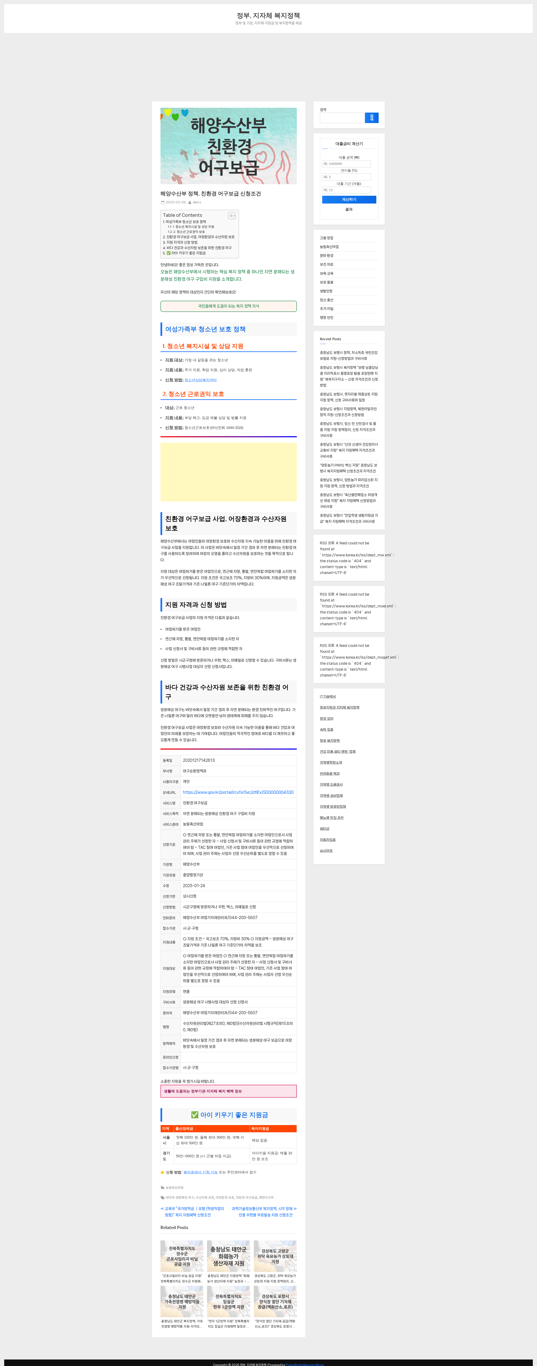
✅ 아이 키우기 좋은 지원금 (186, 253)
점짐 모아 (326, 719)
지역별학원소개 (331, 762)
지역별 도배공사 (331, 785)
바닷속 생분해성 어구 (180, 1197)
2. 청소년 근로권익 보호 (189, 232)
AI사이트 (326, 851)
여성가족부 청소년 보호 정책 (186, 222)
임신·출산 (326, 300)
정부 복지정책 (330, 741)
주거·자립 (326, 309)
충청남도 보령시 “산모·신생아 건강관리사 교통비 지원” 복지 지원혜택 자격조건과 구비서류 (349, 450)
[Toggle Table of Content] (230, 215)
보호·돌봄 (326, 282)
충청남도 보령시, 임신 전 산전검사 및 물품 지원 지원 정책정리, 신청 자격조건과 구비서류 (348, 429)
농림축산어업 (175, 1187)
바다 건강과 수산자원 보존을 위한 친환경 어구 (199, 248)
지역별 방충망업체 (333, 807)
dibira (197, 202)
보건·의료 (326, 264)
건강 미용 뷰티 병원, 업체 (338, 752)
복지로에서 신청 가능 (201, 1172)
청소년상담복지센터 (201, 380)
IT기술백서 (328, 697)
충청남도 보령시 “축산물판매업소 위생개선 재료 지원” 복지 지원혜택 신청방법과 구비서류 (348, 501)
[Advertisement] (268, 64)
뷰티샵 (324, 829)
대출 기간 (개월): (349, 183)
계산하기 (349, 199)
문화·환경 (326, 255)
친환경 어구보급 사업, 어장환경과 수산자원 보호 (201, 237)
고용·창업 (326, 238)
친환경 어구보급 (246, 1197)
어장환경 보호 (225, 1197)
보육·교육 (326, 273)
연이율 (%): (349, 170)
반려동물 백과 (330, 774)
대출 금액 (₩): (349, 157)
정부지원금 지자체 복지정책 (339, 707)
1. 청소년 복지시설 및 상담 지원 (193, 227)
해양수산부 (266, 1197)
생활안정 (326, 291)
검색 (323, 110)
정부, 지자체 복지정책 (268, 15)
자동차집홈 (328, 840)
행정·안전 (326, 317)
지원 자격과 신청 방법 (182, 242)
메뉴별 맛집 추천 (332, 818)
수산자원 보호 (205, 1197)
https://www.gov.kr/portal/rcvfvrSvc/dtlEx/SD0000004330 (238, 792)
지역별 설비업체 (331, 796)
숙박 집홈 (326, 730)
